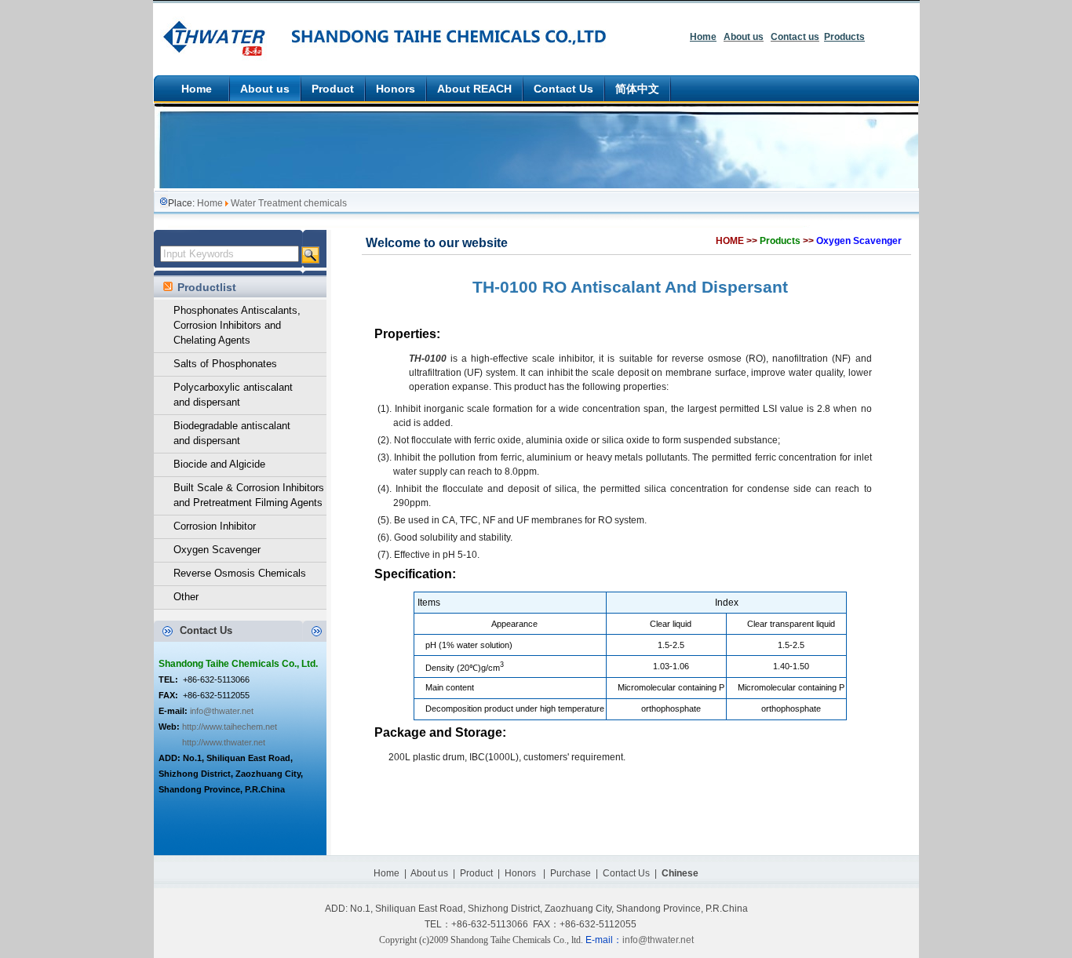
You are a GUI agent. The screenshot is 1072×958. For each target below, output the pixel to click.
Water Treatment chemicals (289, 203)
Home (210, 203)
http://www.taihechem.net (229, 726)
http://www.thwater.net (223, 742)
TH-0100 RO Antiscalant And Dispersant (630, 287)
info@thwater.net (221, 711)
